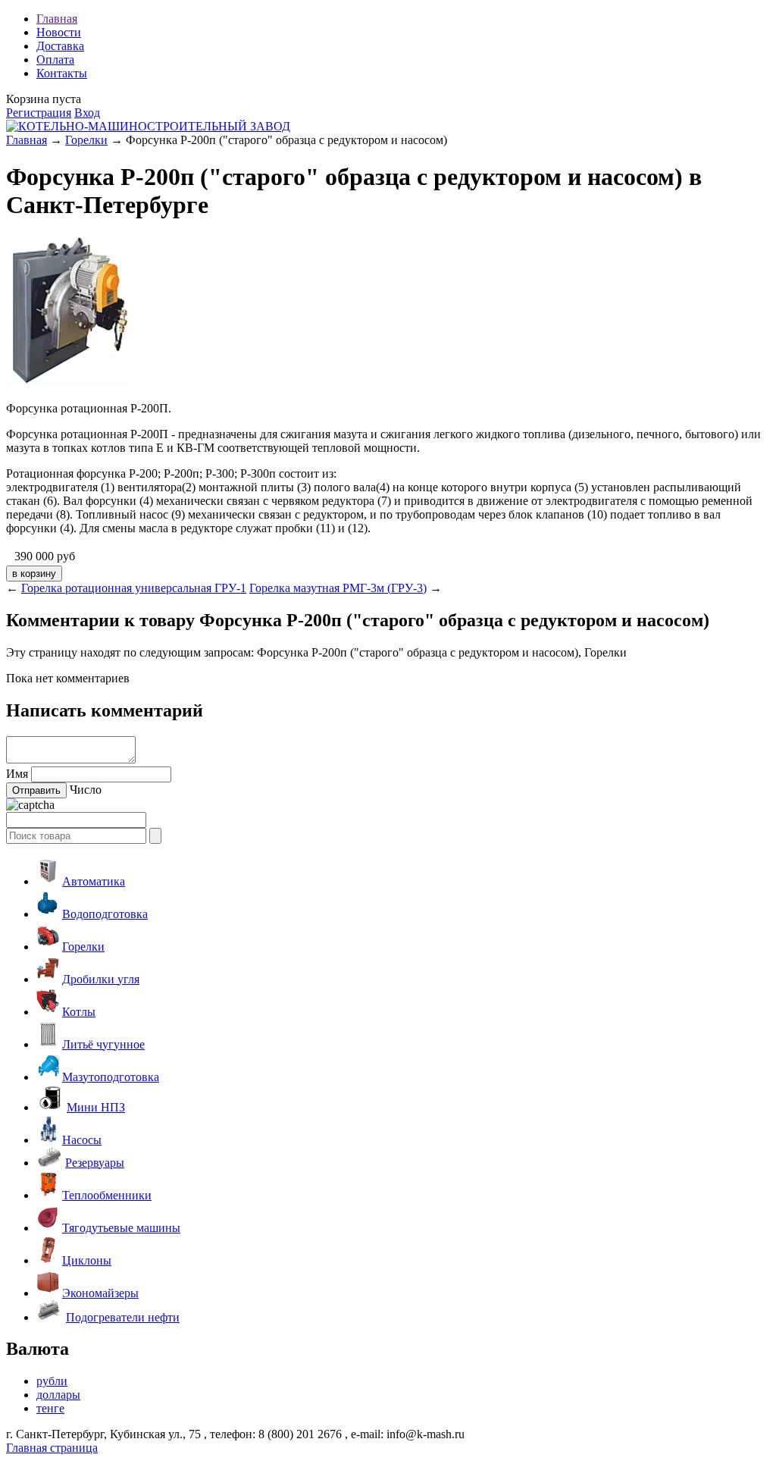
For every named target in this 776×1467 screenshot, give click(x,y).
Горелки (86, 139)
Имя (17, 773)
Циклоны (86, 1260)
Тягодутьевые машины (121, 1227)
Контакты (61, 73)
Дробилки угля (100, 979)
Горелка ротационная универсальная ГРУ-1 (133, 587)
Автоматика (93, 881)
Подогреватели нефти (123, 1317)
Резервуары (94, 1162)
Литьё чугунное (103, 1044)
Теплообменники (107, 1195)
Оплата (55, 59)
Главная (56, 18)
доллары (58, 1394)
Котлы (78, 1011)
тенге (50, 1408)
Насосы (82, 1139)
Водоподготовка (105, 913)
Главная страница (52, 1447)
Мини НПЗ (96, 1107)
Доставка (60, 45)
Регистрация (38, 112)
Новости (58, 32)
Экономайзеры (100, 1293)
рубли (51, 1381)
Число (86, 789)
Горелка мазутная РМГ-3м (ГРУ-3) (338, 587)
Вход (87, 112)
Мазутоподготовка (110, 1076)
